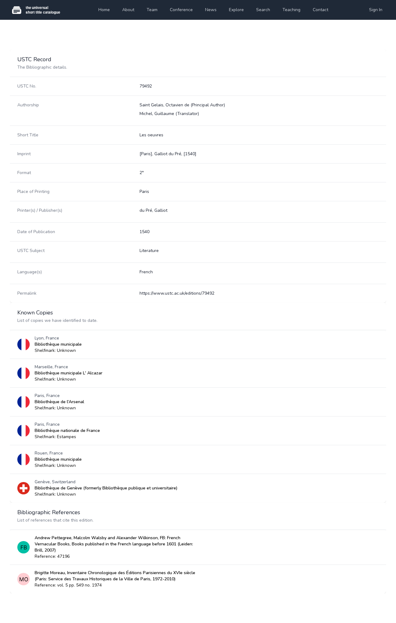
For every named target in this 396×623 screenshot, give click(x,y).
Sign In (375, 10)
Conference (181, 10)
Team (152, 10)
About (128, 10)
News (211, 10)
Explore (236, 10)
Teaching (291, 10)
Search (263, 10)
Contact (320, 10)
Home (104, 10)
